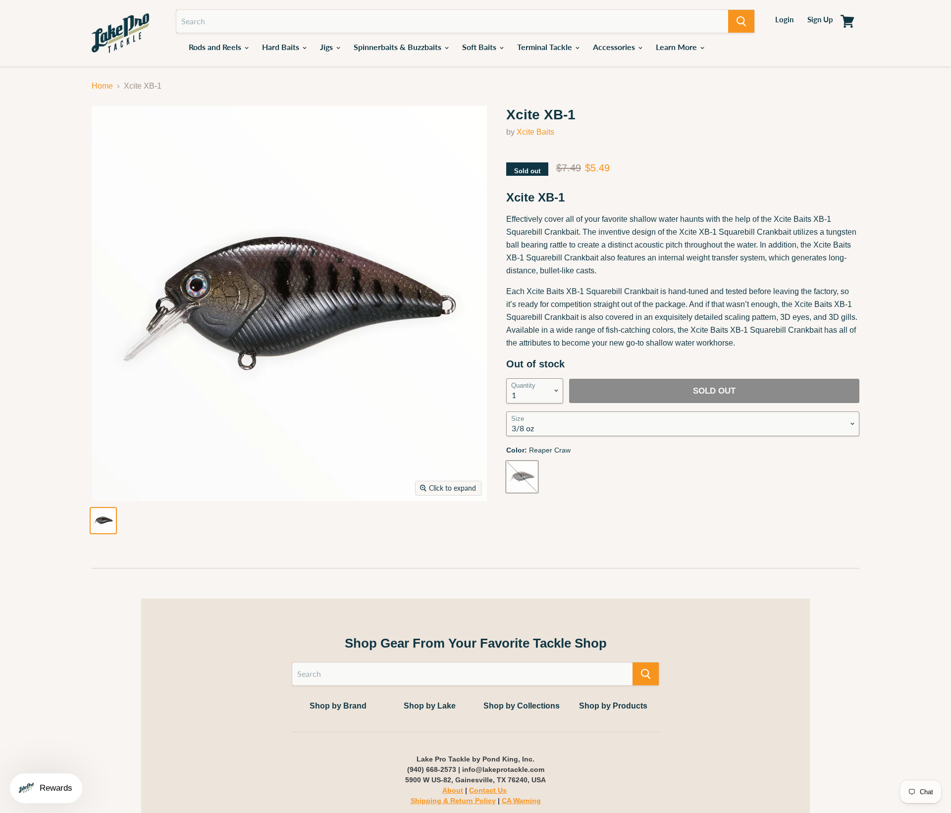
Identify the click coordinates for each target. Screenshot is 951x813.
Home (102, 86)
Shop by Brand (338, 706)
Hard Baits (281, 46)
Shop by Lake (430, 706)
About (452, 790)
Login (784, 19)
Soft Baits (480, 46)
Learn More (677, 46)
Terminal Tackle (545, 46)
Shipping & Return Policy (453, 801)
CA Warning (521, 801)
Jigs (327, 46)
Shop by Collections (521, 706)
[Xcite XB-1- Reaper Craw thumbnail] (103, 520)
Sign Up (820, 19)
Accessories (615, 46)
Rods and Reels (216, 46)
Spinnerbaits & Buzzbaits (398, 46)
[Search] (741, 21)
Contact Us (488, 790)
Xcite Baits (535, 132)
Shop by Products (613, 706)
